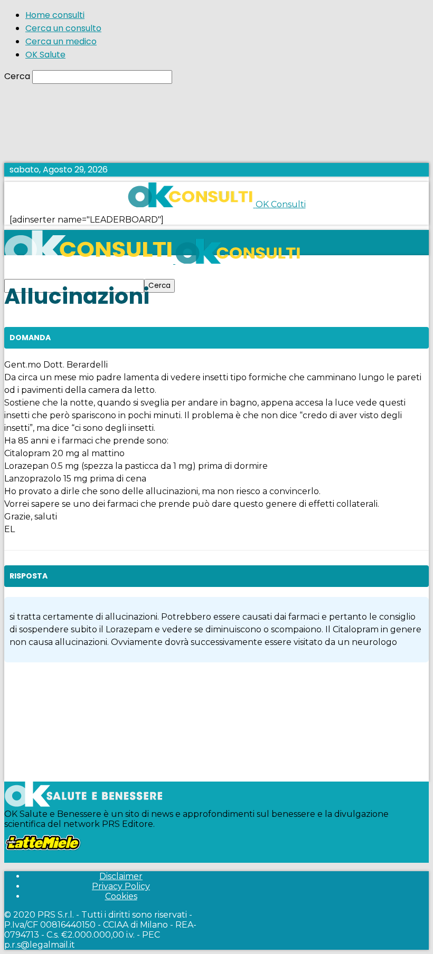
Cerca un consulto (63, 28)
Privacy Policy (121, 886)
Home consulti (54, 15)
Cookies (121, 896)
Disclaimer (121, 876)
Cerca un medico (61, 41)
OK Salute (45, 55)
